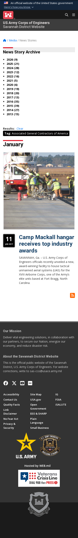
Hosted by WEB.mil (37, 466)
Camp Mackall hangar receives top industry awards (46, 244)
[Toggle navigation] (72, 15)
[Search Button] (65, 15)
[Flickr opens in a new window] (30, 383)
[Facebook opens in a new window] (5, 383)
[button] (19, 7)
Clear (20, 128)
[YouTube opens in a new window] (22, 383)
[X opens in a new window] (14, 383)
